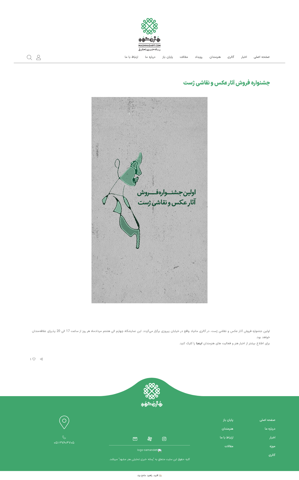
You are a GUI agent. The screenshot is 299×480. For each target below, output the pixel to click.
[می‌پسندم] (33, 359)
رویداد (198, 57)
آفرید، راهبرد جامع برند (148, 475)
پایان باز (167, 57)
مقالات (184, 57)
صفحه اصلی (262, 57)
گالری (231, 57)
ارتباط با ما (131, 57)
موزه (272, 446)
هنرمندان (215, 57)
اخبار (244, 57)
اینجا (199, 343)
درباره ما (150, 57)
